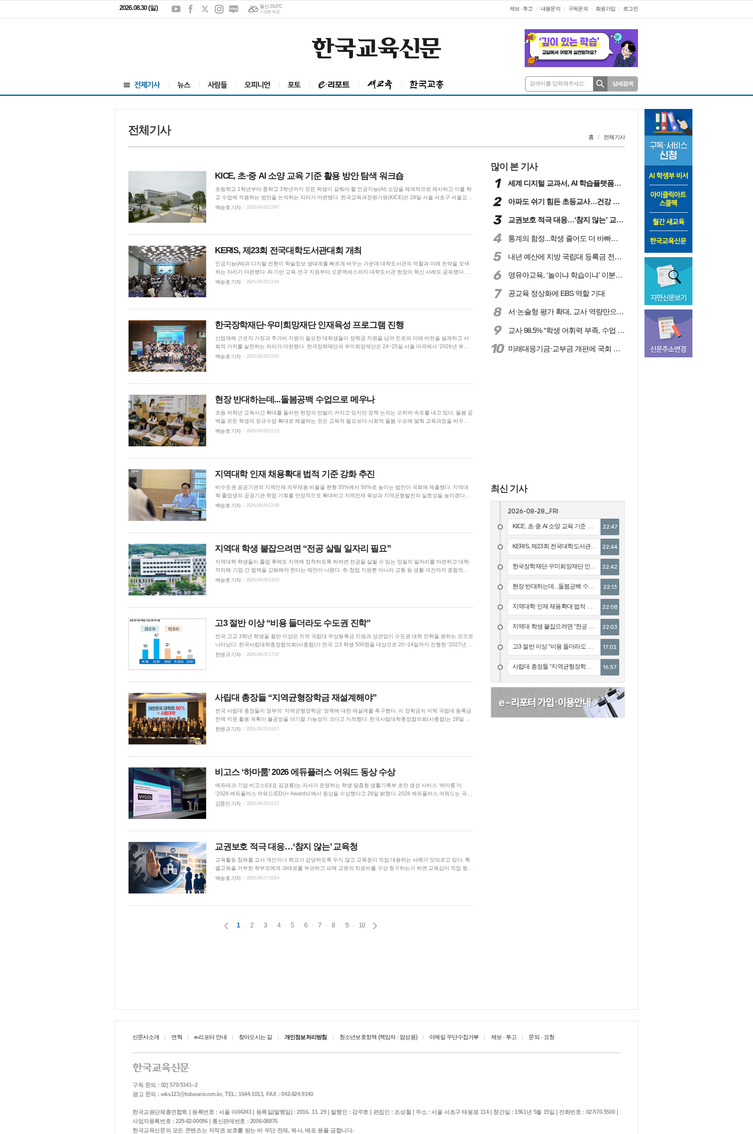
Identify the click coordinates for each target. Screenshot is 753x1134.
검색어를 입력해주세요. (557, 83)
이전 (226, 926)
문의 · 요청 (541, 1037)
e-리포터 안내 (210, 1037)
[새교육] (380, 85)
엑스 (204, 9)
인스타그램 (219, 9)
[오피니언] (257, 85)
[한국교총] (426, 85)
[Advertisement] (171, 42)
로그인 (630, 9)
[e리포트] (334, 85)
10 (362, 925)
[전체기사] (142, 85)
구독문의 (578, 9)
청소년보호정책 (378, 1037)
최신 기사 (509, 488)
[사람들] (217, 85)
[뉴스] (184, 85)
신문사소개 (145, 1037)
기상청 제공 (269, 12)
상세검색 (623, 83)
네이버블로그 (233, 9)
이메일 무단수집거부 (453, 1037)
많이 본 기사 (514, 166)
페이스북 (190, 9)
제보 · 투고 (521, 9)
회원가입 (605, 9)
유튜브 (176, 9)
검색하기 (600, 84)
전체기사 (614, 137)
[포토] (294, 85)
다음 (375, 926)
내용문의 (550, 9)
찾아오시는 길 (255, 1037)
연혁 (176, 1037)
